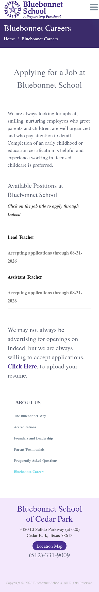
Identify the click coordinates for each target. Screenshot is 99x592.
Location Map (49, 546)
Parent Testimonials (29, 449)
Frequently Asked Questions (35, 460)
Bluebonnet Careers (29, 471)
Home (9, 39)
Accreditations (25, 427)
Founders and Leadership (33, 438)
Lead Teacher (21, 237)
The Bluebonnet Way (30, 415)
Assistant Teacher (25, 277)
